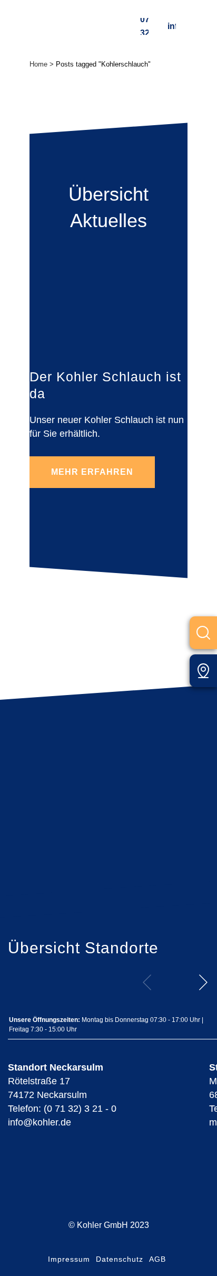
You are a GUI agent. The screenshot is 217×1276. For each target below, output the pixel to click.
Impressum (69, 1259)
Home (38, 64)
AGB (157, 1259)
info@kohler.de (171, 26)
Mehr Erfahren (92, 471)
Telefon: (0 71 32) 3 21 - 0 (62, 1108)
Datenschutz (119, 1259)
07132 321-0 (144, 26)
